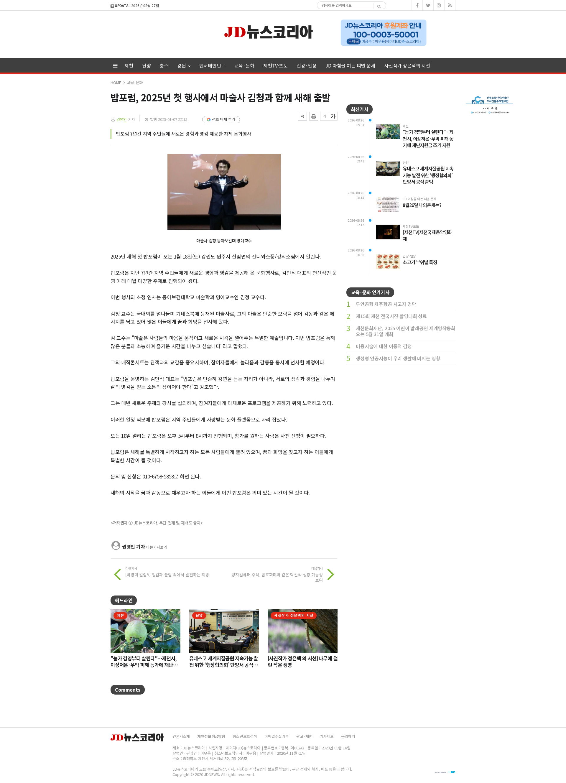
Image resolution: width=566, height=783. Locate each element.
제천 (128, 65)
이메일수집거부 (276, 736)
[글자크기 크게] (333, 116)
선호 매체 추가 (223, 119)
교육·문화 (244, 65)
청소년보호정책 (245, 736)
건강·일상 (307, 65)
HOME (116, 82)
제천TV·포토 (275, 65)
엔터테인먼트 (212, 65)
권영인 (121, 119)
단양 (146, 65)
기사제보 (326, 736)
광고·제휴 (304, 736)
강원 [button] (182, 65)
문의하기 (348, 736)
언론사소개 (181, 736)
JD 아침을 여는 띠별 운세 (350, 65)
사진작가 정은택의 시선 (407, 65)
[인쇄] (313, 116)
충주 (163, 65)
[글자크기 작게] (324, 116)
